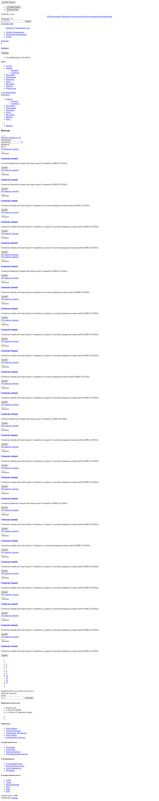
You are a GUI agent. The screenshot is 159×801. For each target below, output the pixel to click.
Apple (8, 780)
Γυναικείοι (15, 73)
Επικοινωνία (11, 88)
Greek (15, 10)
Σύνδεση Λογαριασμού (15, 32)
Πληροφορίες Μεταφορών (16, 733)
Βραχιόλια (10, 79)
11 (7, 678)
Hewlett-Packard (12, 785)
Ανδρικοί (14, 70)
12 (7, 680)
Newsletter (10, 770)
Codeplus (14, 798)
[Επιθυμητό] (2, 194)
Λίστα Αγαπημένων (13, 768)
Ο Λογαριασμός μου (14, 764)
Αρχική (9, 66)
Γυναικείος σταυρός (9, 158)
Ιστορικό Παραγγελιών (15, 766)
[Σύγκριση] (4, 194)
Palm (8, 789)
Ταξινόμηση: (6, 140)
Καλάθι (4, 168)
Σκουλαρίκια (11, 77)
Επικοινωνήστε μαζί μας (15, 737)
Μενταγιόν (10, 84)
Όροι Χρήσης (11, 735)
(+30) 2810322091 (8, 93)
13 (7, 682)
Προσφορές (10, 747)
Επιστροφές (10, 749)
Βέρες (8, 119)
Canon (8, 782)
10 (7, 676)
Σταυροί (9, 68)
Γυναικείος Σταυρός (9, 243)
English (17, 7)
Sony (8, 791)
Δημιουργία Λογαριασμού (16, 34)
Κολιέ (8, 82)
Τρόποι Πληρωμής (13, 731)
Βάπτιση (9, 86)
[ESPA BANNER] (79, 16)
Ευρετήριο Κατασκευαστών (17, 754)
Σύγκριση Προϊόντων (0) (11, 138)
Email (3, 695)
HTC (8, 787)
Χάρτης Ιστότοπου (13, 752)
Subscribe (29, 698)
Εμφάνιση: (5, 144)
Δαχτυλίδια (10, 75)
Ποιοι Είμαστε (12, 728)
